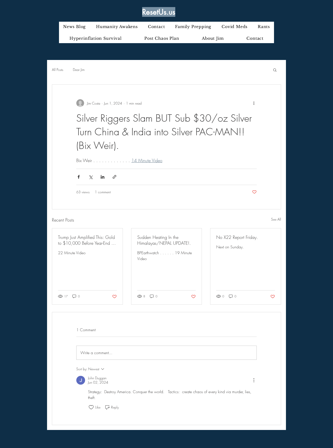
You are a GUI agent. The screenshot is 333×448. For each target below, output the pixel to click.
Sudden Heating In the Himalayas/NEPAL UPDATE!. (164, 240)
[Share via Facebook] (78, 177)
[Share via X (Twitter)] (90, 177)
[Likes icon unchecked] (91, 407)
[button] (275, 70)
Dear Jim (79, 69)
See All (276, 219)
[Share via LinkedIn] (102, 177)
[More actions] (254, 103)
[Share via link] (114, 177)
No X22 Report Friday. (237, 237)
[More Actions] (254, 380)
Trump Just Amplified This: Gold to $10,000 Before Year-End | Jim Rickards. (86, 240)
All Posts (57, 69)
